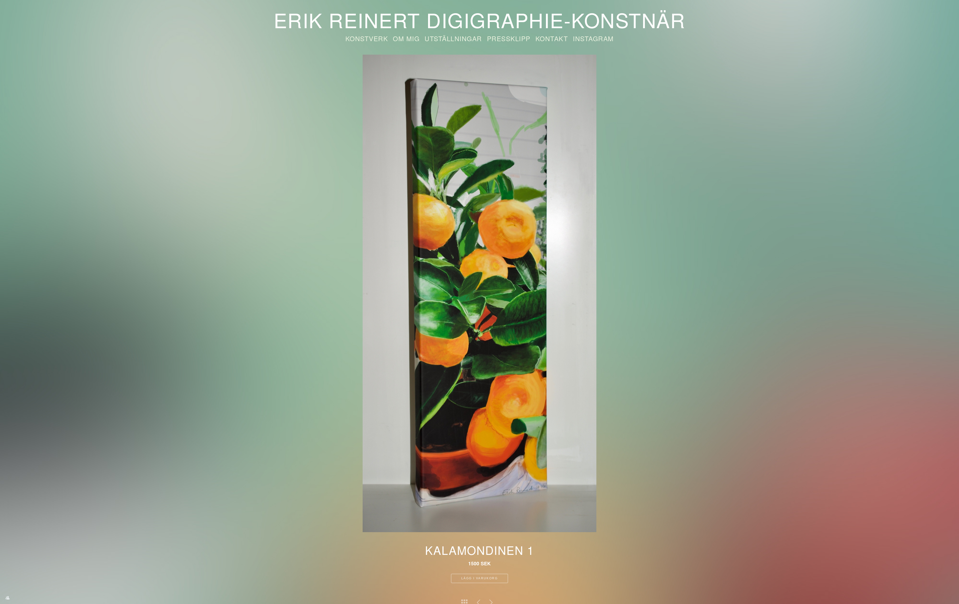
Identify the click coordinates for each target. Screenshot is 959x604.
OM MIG (406, 38)
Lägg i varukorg (479, 578)
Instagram (593, 38)
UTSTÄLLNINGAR (453, 38)
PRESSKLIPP (508, 38)
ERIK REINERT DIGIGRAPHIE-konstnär (480, 19)
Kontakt (551, 38)
